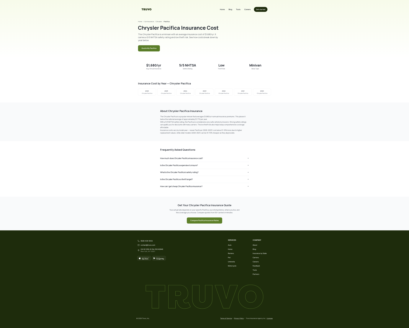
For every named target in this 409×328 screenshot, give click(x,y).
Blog (230, 9)
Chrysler (159, 21)
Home (222, 9)
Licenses (270, 318)
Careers (247, 9)
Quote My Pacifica (148, 48)
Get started (260, 9)
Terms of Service (226, 318)
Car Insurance (149, 21)
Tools (238, 9)
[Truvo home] (147, 9)
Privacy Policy (239, 318)
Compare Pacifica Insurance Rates (204, 220)
